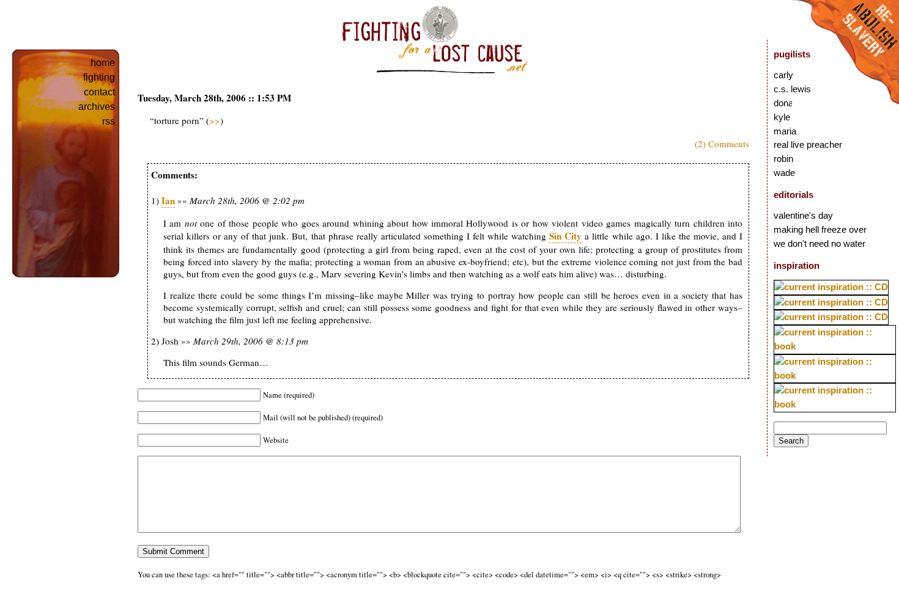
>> (214, 120)
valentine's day (803, 215)
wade (784, 172)
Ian (168, 200)
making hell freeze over (820, 229)
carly (783, 75)
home (103, 62)
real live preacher (808, 144)
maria (785, 131)
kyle (782, 117)
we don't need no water (819, 243)
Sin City (565, 236)
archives (96, 106)
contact (99, 92)
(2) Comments (722, 143)
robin (783, 158)
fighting (99, 77)
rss (108, 121)
